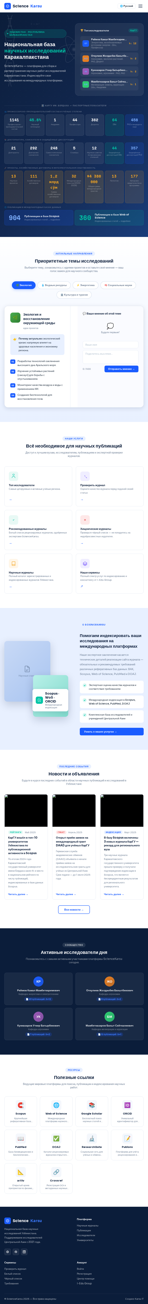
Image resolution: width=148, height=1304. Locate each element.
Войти (80, 1268)
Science (27, 6)
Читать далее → (18, 894)
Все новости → (74, 909)
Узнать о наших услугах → (100, 731)
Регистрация (84, 1273)
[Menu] (140, 6)
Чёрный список (13, 1278)
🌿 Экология (24, 285)
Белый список (12, 1273)
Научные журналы (87, 1225)
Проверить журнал (15, 1268)
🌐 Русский (126, 6)
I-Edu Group (84, 1283)
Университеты (85, 1240)
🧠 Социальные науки (118, 285)
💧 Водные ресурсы (54, 285)
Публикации (84, 1230)
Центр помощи (85, 1278)
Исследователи (86, 1235)
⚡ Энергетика (86, 285)
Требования (11, 1283)
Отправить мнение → (121, 368)
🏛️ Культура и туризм (74, 294)
